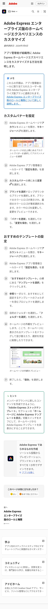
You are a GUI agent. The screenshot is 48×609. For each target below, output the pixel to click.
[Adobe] (13, 3)
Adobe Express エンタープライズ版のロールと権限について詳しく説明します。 (24, 100)
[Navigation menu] (4, 3)
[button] (32, 4)
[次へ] (34, 517)
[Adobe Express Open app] (44, 11)
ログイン (41, 4)
